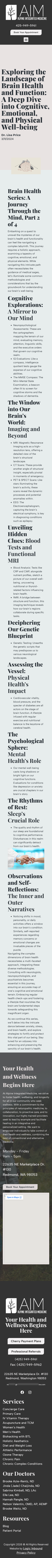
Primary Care (12, 1413)
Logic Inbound (32, 1548)
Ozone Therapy (13, 1454)
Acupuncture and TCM (18, 1422)
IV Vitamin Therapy (16, 1418)
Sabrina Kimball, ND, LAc (19, 1490)
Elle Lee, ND (11, 1495)
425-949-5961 (26, 25)
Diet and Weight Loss (17, 1445)
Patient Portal (12, 1530)
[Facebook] (22, 1392)
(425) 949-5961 (26, 1359)
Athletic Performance (17, 1450)
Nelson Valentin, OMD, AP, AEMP (25, 1504)
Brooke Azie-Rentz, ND (18, 1481)
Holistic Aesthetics (15, 1441)
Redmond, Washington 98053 (26, 1378)
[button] (26, 39)
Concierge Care (13, 1409)
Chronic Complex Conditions (22, 1463)
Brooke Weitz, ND (15, 1508)
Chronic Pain (11, 1459)
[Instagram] (29, 1392)
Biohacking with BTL (17, 1436)
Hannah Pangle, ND (15, 1499)
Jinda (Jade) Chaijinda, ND (21, 1486)
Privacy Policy (26, 1552)
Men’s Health (11, 1432)
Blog (6, 1526)
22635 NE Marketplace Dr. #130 (26, 1374)
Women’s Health (14, 1427)
